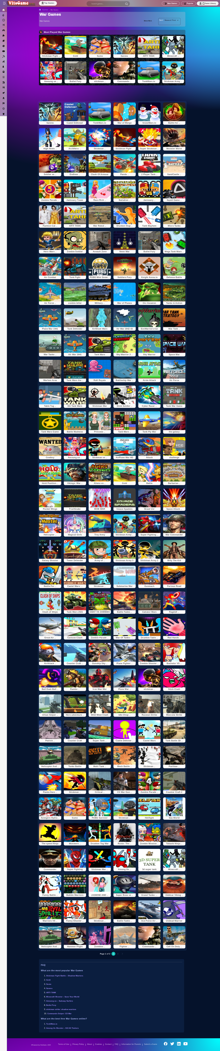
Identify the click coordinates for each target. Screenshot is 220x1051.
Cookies (98, 1044)
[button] (126, 4)
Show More (148, 20)
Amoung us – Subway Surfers (60, 1001)
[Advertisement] (112, 93)
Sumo (48, 984)
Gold (48, 980)
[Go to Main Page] (21, 3)
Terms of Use (62, 1044)
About (89, 1044)
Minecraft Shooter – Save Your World (63, 997)
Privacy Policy (78, 1044)
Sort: (161, 20)
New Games (172, 3)
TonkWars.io (52, 1024)
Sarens (49, 988)
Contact (108, 1044)
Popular (190, 3)
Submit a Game (151, 1044)
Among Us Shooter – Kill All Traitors (63, 1028)
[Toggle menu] (4, 3)
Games (45, 10)
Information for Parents (132, 1044)
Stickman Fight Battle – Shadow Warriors (65, 976)
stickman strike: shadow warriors (61, 1009)
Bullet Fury (51, 1005)
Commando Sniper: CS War (59, 1014)
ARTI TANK (51, 992)
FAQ (117, 1044)
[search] (108, 3)
